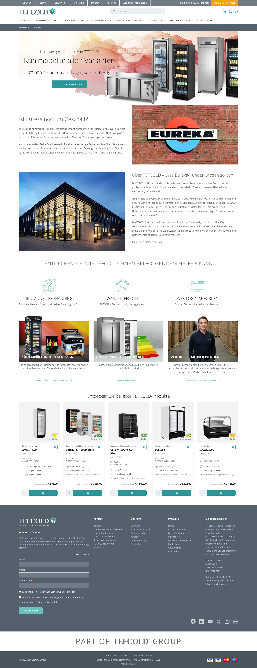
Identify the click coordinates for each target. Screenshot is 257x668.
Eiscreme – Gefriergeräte (129, 20)
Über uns (135, 525)
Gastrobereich (179, 20)
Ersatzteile (212, 20)
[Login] (230, 12)
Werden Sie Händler (224, 2)
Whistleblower (128, 664)
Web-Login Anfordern (104, 536)
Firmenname (26, 580)
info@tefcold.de (221, 584)
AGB (158, 659)
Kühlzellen (157, 20)
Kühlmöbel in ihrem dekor (52, 380)
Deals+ (171, 525)
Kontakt (97, 525)
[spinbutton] (25, 493)
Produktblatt (52, 439)
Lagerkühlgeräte (75, 20)
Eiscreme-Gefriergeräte (179, 540)
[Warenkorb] (236, 12)
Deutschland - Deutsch (197, 3)
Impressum (110, 655)
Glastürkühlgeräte (47, 20)
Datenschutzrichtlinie (47, 602)
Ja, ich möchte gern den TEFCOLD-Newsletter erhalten (49, 591)
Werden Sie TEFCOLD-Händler (108, 529)
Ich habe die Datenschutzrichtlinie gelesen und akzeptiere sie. (53, 597)
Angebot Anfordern (103, 533)
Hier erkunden (126, 380)
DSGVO (123, 655)
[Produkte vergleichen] (55, 447)
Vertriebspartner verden (201, 380)
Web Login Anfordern (69, 84)
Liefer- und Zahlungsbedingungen (114, 659)
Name (22, 569)
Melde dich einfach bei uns (147, 242)
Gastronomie (174, 547)
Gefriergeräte (100, 20)
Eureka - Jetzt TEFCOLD (142, 529)
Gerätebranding (139, 533)
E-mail (22, 559)
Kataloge (135, 536)
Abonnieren (31, 610)
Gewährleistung (139, 540)
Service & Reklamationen (106, 540)
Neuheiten (136, 544)
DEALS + (25, 20)
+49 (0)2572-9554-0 (223, 580)
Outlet (198, 20)
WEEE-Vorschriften (143, 659)
